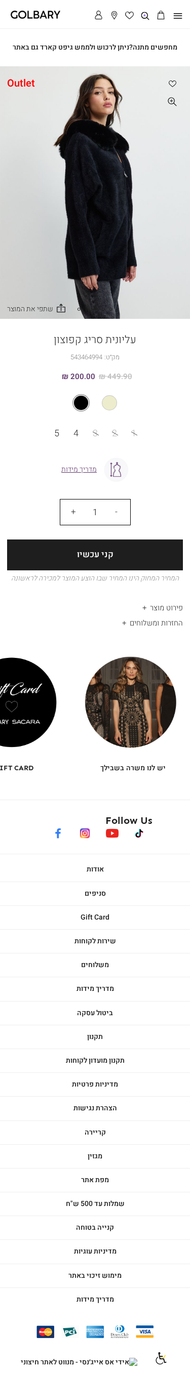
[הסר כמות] (116, 512)
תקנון (95, 1036)
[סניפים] (114, 16)
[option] (109, 403)
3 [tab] (95, 309)
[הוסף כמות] (73, 512)
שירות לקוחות (95, 941)
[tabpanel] (95, 192)
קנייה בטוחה (95, 1227)
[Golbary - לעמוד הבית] (32, 17)
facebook (58, 832)
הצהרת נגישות (95, 1108)
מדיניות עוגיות (95, 1251)
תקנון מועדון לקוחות (95, 1060)
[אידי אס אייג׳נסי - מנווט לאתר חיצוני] (79, 1362)
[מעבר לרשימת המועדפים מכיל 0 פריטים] (130, 16)
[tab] (95, 605)
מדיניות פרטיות (95, 1084)
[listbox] (95, 403)
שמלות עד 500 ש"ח (95, 1203)
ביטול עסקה (95, 1013)
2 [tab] (102, 309)
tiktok (140, 832)
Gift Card (95, 917)
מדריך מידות (95, 988)
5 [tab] (79, 309)
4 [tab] (87, 309)
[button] (161, 16)
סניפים (95, 893)
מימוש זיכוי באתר (95, 1275)
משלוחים (95, 965)
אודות (95, 869)
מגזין (95, 1156)
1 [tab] (110, 309)
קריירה (95, 1132)
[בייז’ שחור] (95, 403)
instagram (85, 832)
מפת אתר (95, 1180)
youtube (112, 832)
